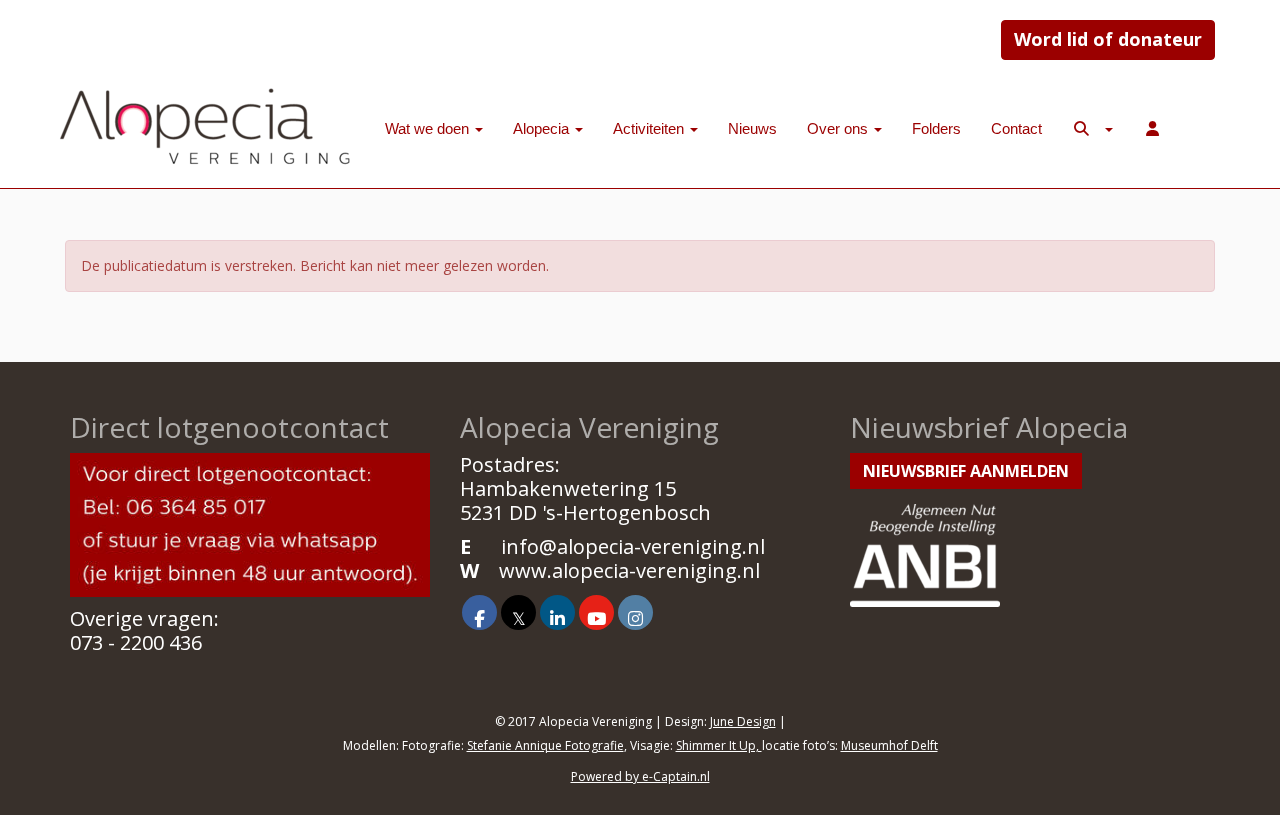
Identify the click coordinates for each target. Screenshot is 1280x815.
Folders (936, 128)
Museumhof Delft (889, 745)
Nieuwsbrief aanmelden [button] (966, 471)
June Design (743, 721)
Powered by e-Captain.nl (640, 776)
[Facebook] (479, 617)
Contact (1016, 128)
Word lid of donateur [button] (1108, 39)
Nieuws (752, 128)
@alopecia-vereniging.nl (633, 546)
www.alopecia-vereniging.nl (629, 570)
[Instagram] (635, 617)
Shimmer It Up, (719, 745)
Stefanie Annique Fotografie (545, 745)
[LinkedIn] (557, 617)
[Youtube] (596, 617)
